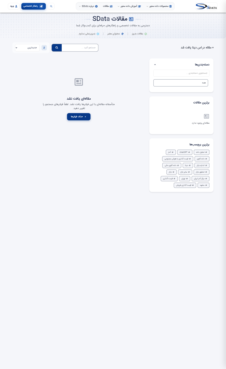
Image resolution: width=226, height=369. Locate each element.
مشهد (202, 185)
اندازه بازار (200, 165)
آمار (169, 152)
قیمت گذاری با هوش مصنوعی (176, 158)
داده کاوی (200, 158)
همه (204, 83)
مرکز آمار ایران (199, 178)
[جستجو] (51, 6)
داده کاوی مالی (170, 165)
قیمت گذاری (168, 178)
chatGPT (183, 152)
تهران (183, 178)
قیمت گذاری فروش (183, 185)
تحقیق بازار (200, 172)
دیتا (186, 165)
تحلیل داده (200, 152)
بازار (170, 172)
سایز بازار (183, 172)
